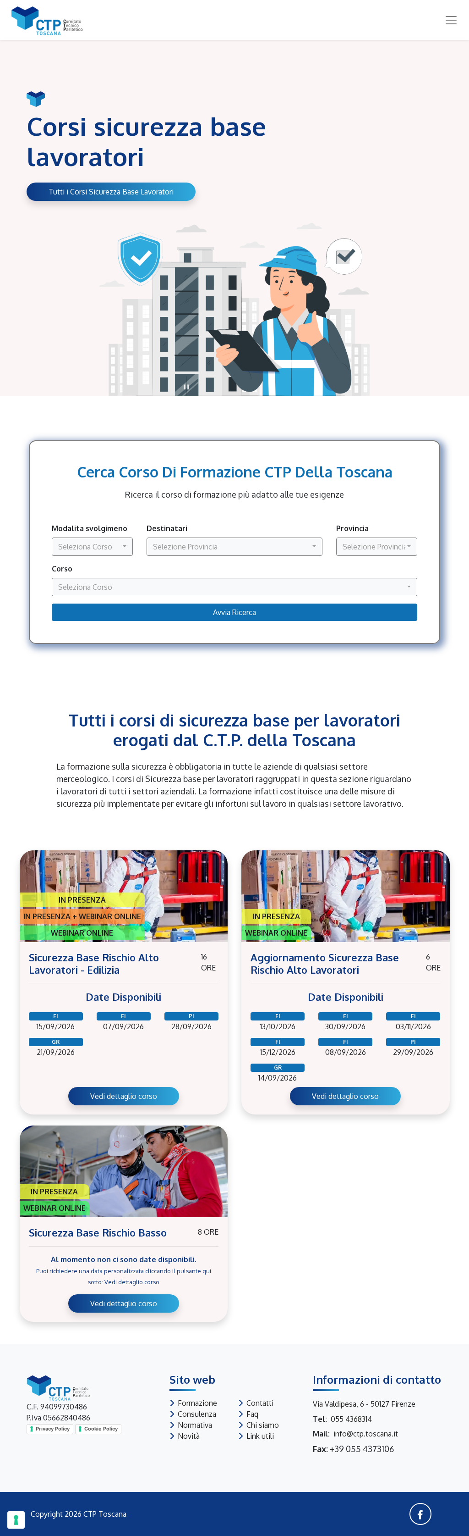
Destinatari (167, 528)
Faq (252, 1414)
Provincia (352, 528)
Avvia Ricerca (234, 612)
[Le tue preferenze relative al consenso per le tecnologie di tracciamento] (16, 1520)
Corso (62, 568)
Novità (189, 1436)
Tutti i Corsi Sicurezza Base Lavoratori (111, 191)
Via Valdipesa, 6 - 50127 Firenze (364, 1403)
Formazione (197, 1403)
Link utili (260, 1436)
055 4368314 (351, 1419)
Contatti (259, 1403)
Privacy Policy (53, 1428)
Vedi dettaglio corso (123, 1096)
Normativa (195, 1425)
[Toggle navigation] (447, 20)
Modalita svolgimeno (89, 528)
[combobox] (92, 546)
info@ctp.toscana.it (365, 1433)
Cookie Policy (101, 1428)
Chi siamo (262, 1425)
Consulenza (197, 1414)
